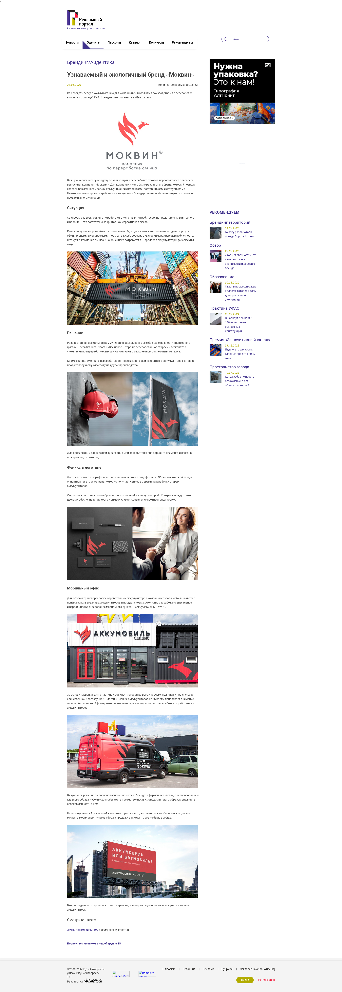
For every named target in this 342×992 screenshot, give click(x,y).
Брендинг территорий (230, 222)
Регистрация (266, 980)
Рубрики (227, 969)
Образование (222, 276)
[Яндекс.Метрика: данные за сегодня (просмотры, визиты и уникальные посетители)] (121, 974)
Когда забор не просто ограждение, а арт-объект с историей (239, 381)
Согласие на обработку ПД (257, 969)
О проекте (168, 969)
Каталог (135, 42)
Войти (245, 980)
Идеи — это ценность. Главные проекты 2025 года (240, 353)
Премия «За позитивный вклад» (240, 339)
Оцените (93, 42)
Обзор (215, 245)
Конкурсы (156, 42)
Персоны (114, 42)
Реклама (208, 969)
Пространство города (229, 366)
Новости (72, 42)
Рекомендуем (182, 42)
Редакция (189, 969)
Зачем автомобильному (82, 930)
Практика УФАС (224, 308)
